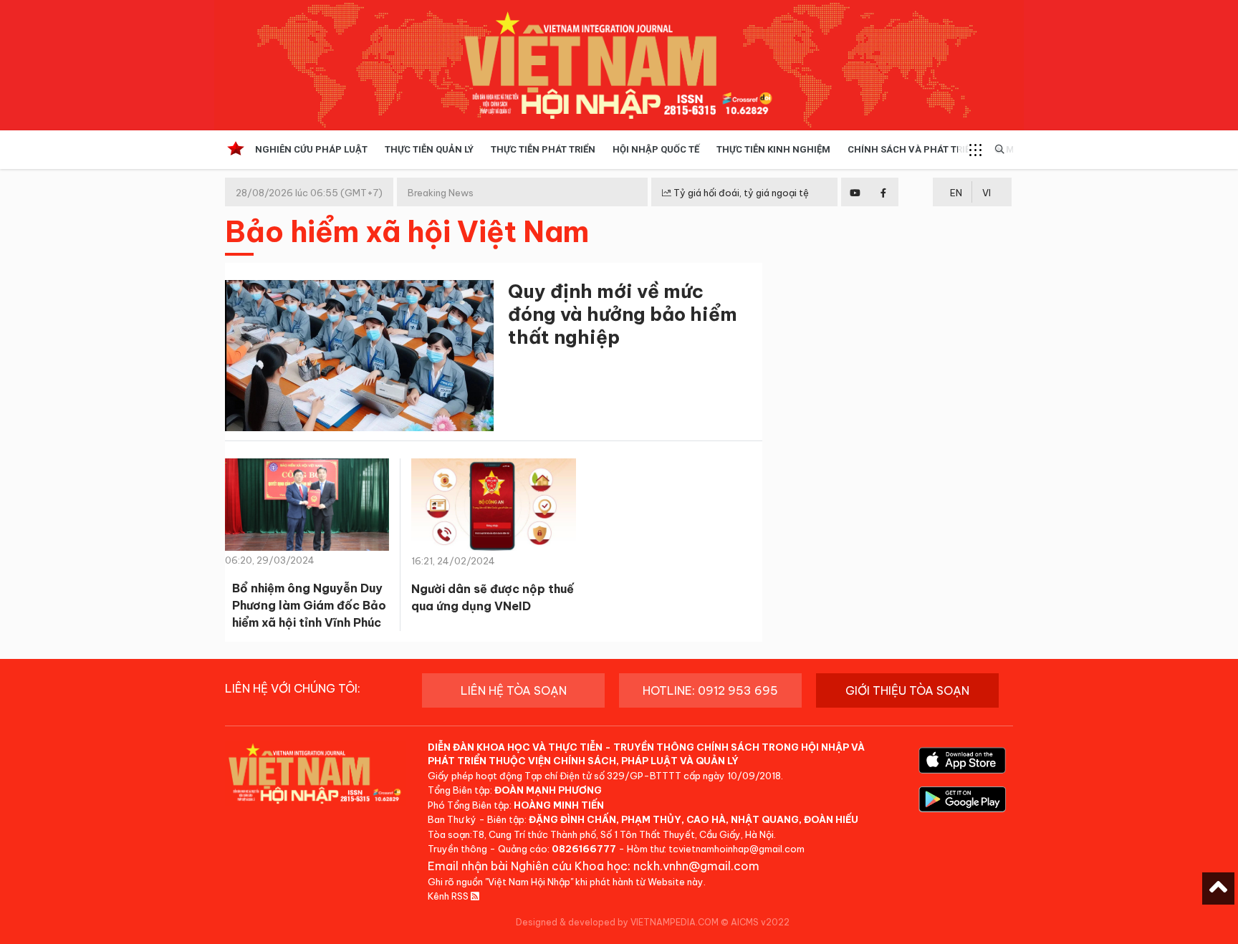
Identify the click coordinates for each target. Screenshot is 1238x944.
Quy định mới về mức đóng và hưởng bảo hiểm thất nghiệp (622, 314)
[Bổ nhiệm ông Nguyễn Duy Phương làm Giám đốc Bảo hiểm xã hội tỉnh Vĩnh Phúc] (307, 509)
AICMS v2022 (760, 922)
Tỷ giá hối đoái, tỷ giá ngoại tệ (740, 192)
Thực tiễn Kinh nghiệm (773, 149)
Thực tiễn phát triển (543, 149)
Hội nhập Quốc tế (656, 149)
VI (986, 192)
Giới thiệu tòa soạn (907, 690)
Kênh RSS (449, 896)
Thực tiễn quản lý (429, 149)
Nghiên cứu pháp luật (311, 149)
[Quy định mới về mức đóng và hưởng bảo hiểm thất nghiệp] (359, 358)
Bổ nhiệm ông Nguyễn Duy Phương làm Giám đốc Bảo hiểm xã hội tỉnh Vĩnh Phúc (309, 605)
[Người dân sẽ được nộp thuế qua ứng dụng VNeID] (493, 504)
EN (956, 192)
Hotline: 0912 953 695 (710, 690)
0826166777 (584, 848)
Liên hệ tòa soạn (514, 690)
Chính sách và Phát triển (912, 149)
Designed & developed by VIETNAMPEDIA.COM (617, 922)
